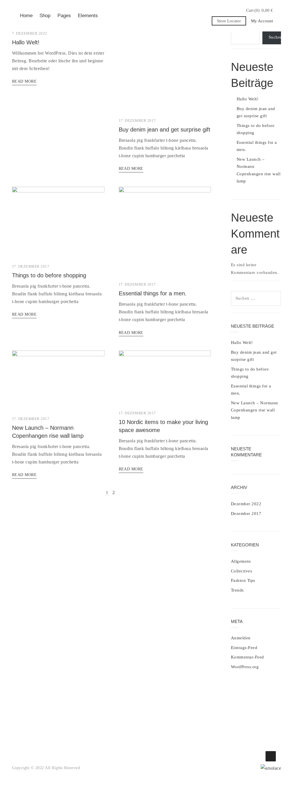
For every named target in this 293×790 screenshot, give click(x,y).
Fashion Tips (243, 580)
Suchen (275, 37)
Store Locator (229, 21)
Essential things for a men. (153, 293)
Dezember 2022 (246, 504)
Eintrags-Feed (244, 647)
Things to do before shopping (49, 275)
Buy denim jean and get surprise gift (164, 129)
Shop (44, 15)
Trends (237, 590)
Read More (24, 81)
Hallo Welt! (25, 42)
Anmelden (241, 638)
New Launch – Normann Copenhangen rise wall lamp (254, 410)
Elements (88, 15)
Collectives (241, 571)
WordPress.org (245, 666)
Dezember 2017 (246, 513)
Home (26, 15)
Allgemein (241, 561)
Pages (64, 15)
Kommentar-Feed (247, 657)
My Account (262, 21)
